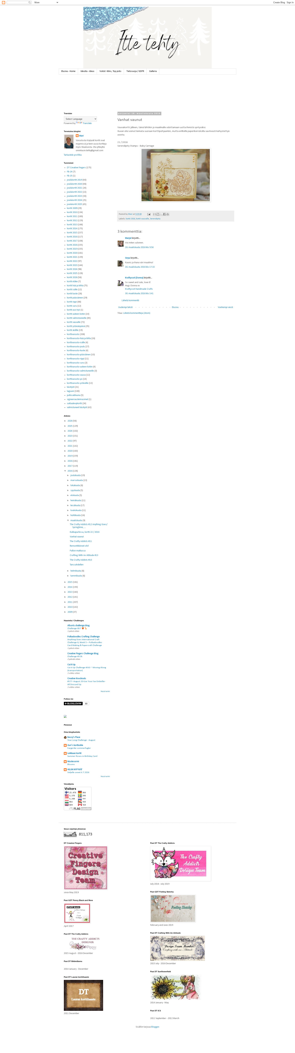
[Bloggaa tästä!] (158, 214)
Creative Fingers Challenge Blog (83, 653)
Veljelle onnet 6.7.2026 (78, 772)
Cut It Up (71, 664)
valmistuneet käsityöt (77, 407)
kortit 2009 (72, 208)
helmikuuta (76, 571)
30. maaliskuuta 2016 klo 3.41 (139, 293)
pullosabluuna (73, 395)
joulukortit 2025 (74, 204)
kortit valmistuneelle (76, 318)
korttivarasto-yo (74, 379)
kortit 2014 (72, 228)
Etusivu (175, 307)
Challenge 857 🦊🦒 (77, 628)
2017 (70, 466)
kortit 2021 (72, 257)
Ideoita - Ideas (87, 71)
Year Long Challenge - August (81, 740)
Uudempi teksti (125, 307)
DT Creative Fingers (76, 167)
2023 (70, 436)
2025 (70, 426)
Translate (87, 123)
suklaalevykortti (74, 403)
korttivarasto (73, 334)
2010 (70, 607)
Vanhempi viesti (225, 307)
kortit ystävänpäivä (76, 326)
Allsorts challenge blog (78, 625)
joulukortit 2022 (74, 192)
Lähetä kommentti (130, 300)
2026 (70, 421)
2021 (70, 446)
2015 (70, 582)
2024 (70, 431)
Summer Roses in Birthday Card (82, 756)
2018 (70, 461)
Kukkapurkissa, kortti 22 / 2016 (84, 532)
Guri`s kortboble (75, 745)
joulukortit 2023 (74, 196)
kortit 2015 (72, 232)
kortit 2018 (72, 245)
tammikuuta (76, 576)
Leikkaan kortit (74, 753)
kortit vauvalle (142, 219)
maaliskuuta (77, 520)
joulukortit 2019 (74, 180)
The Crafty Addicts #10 (81, 560)
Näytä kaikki (105, 691)
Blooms (71, 764)
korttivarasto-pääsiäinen (78, 354)
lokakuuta (75, 485)
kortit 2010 (72, 212)
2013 (70, 592)
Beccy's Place (73, 737)
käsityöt (70, 387)
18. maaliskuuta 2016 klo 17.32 (140, 267)
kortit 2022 (72, 261)
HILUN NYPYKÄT (74, 769)
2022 (70, 441)
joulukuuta (76, 475)
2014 (70, 587)
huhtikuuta (76, 515)
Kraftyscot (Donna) (134, 278)
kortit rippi (72, 302)
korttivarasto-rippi (75, 358)
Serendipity (155, 219)
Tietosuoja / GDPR (135, 71)
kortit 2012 (72, 220)
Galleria (153, 71)
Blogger (155, 1027)
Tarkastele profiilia (73, 155)
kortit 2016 (130, 219)
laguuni (70, 391)
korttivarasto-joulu (76, 346)
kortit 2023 (72, 265)
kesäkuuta (76, 505)
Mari (81, 136)
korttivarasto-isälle (76, 342)
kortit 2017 (72, 241)
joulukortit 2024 (74, 200)
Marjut (128, 238)
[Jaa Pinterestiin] (167, 214)
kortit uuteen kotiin (76, 314)
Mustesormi (73, 761)
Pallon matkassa (78, 550)
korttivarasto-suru (75, 363)
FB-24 (69, 171)
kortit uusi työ (73, 310)
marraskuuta (77, 480)
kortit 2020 (72, 253)
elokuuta (75, 495)
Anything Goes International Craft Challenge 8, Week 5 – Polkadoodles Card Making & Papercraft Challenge (84, 642)
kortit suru (72, 306)
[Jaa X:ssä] (161, 214)
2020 (70, 451)
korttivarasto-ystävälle (77, 383)
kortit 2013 (72, 224)
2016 (70, 471)
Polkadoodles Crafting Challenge (83, 636)
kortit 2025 (72, 273)
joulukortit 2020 (74, 184)
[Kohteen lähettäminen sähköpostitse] (154, 214)
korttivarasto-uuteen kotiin (80, 367)
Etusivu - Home (68, 71)
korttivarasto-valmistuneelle (80, 371)
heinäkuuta (76, 500)
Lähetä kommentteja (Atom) (136, 313)
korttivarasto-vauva (76, 375)
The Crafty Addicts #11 (81, 541)
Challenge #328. (75, 656)
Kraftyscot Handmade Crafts (139, 289)
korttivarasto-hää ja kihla (79, 338)
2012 (70, 597)
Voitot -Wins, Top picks (110, 71)
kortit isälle (72, 289)
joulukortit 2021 (74, 188)
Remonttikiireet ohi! (79, 546)
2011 (70, 602)
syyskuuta (75, 490)
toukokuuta (76, 510)
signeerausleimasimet (77, 399)
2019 (70, 456)
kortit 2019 (72, 249)
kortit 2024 (72, 269)
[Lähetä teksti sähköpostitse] (148, 214)
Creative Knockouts (76, 678)
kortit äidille (72, 330)
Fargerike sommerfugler (79, 748)
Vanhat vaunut (77, 536)
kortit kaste (72, 293)
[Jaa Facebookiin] (164, 214)
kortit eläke (72, 281)
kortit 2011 (72, 216)
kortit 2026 (72, 277)
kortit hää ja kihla (75, 285)
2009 (70, 612)
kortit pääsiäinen (75, 298)
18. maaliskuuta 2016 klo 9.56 (139, 247)
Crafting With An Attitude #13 (84, 555)
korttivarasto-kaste (76, 350)
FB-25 (69, 176)
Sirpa (127, 258)
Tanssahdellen (76, 564)
